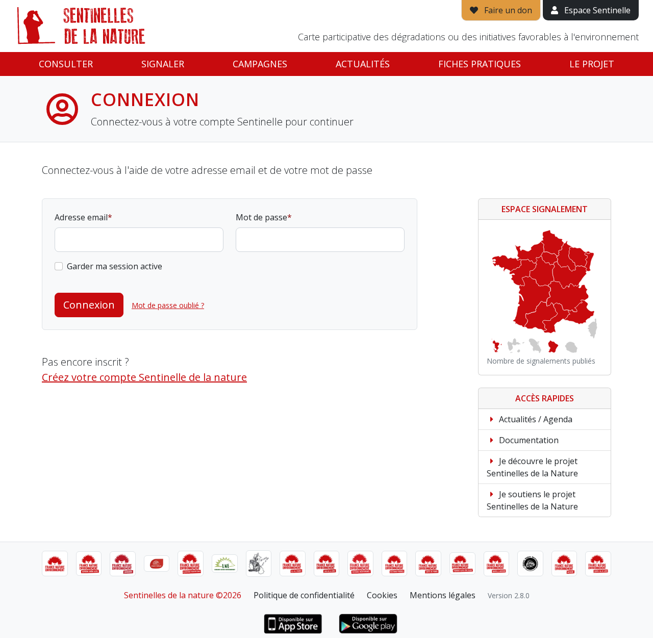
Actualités (363, 64)
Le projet (591, 64)
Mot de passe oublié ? (168, 305)
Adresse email (81, 217)
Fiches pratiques (479, 64)
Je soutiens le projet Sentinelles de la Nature (532, 500)
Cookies (382, 595)
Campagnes (260, 64)
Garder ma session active (114, 266)
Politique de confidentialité (304, 595)
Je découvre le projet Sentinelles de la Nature (532, 467)
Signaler (162, 64)
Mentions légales (442, 595)
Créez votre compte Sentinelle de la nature (144, 377)
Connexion (89, 305)
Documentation (528, 440)
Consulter (66, 64)
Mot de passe (261, 217)
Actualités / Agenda (534, 419)
